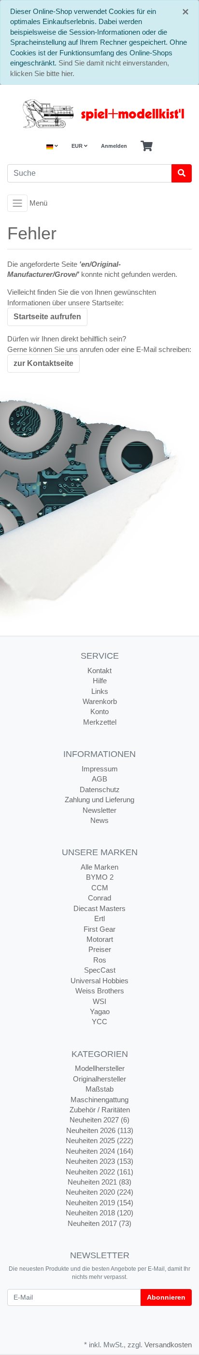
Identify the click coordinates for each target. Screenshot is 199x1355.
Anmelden (114, 146)
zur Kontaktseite (43, 363)
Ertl (99, 918)
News (99, 820)
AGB (99, 779)
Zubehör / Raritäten (100, 1110)
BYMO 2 (100, 877)
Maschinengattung (99, 1099)
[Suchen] (181, 173)
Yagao (100, 1011)
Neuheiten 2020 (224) (99, 1192)
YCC (99, 1021)
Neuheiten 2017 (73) (99, 1223)
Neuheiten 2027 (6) (99, 1120)
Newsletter (99, 810)
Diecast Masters (99, 908)
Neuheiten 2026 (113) (99, 1130)
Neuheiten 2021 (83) (99, 1182)
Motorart (99, 939)
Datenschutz (100, 789)
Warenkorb (100, 701)
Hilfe (100, 681)
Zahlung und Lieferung (99, 799)
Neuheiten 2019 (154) (99, 1203)
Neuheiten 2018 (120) (99, 1213)
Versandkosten (168, 1345)
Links (99, 691)
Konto (99, 711)
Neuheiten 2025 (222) (99, 1140)
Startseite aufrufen (47, 317)
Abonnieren (166, 1297)
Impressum (100, 769)
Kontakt (99, 670)
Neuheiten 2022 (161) (99, 1172)
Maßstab (99, 1089)
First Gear (99, 929)
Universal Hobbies (99, 981)
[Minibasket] (146, 146)
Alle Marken (99, 867)
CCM (99, 888)
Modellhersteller (100, 1068)
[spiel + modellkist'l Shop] (99, 113)
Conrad (99, 898)
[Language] (52, 146)
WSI (99, 1001)
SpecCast (99, 970)
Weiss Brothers (99, 991)
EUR (77, 146)
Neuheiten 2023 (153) (99, 1161)
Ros (99, 960)
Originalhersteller (99, 1079)
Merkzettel (99, 722)
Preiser (99, 949)
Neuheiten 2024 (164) (99, 1151)
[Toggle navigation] (17, 203)
